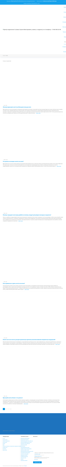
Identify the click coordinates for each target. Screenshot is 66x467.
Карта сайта (5, 448)
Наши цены (5, 440)
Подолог (25, 464)
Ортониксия (23, 444)
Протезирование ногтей (25, 445)
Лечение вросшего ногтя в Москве (27, 439)
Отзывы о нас (5, 445)
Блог (3, 443)
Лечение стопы (23, 456)
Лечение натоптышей (24, 452)
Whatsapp (54, 1)
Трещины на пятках (24, 453)
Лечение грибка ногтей (25, 448)
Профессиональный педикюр (26, 447)
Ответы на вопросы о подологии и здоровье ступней (12, 444)
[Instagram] (61, 2)
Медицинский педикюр (25, 436)
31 (10, 407)
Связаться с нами (37, 460)
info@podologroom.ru (38, 454)
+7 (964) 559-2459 (45, 1)
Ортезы (22, 457)
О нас (4, 436)
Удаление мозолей (24, 458)
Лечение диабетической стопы (26, 440)
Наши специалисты (6, 439)
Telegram (50, 1)
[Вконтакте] (61, 1)
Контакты (4, 447)
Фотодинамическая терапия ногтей (27, 449)
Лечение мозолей (24, 443)
